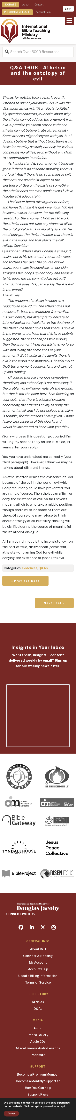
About (25, 4)
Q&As (43, 568)
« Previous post (25, 580)
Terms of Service (38, 982)
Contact (38, 4)
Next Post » (54, 602)
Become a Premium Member (38, 1074)
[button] (69, 20)
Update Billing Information (37, 976)
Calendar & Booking (38, 956)
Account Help (43, 12)
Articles (38, 1002)
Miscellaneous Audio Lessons (38, 1048)
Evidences (29, 568)
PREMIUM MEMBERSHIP (17, 12)
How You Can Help (38, 1088)
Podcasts (38, 1055)
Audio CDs (38, 1041)
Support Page (37, 1094)
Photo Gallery (38, 1035)
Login (68, 8)
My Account (38, 962)
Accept (11, 1113)
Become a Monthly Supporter (38, 1081)
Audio (38, 1028)
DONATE (10, 4)
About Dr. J (38, 949)
